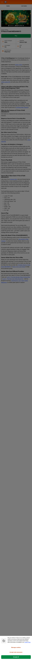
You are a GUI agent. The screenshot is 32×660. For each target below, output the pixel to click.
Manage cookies (16, 647)
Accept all (16, 657)
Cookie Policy (27, 642)
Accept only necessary (16, 652)
